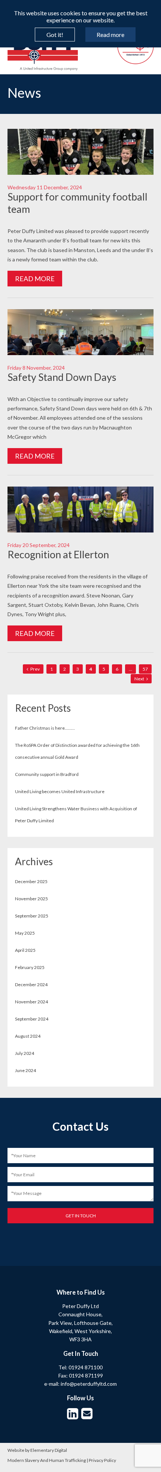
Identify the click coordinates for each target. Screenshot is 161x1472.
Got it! (54, 34)
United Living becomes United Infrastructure (59, 791)
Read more (110, 34)
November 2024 (31, 1001)
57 (145, 669)
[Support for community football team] (80, 171)
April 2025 (25, 950)
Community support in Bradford (47, 774)
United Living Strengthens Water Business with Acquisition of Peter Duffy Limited (76, 814)
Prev (35, 669)
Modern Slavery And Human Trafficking (46, 1460)
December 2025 (31, 881)
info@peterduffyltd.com (89, 1384)
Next (139, 678)
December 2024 (31, 984)
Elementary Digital (48, 1450)
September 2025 (31, 916)
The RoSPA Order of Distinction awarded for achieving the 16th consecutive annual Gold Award (77, 751)
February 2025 (30, 967)
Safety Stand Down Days (61, 377)
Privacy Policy (102, 1460)
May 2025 (25, 933)
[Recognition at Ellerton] (80, 528)
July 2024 (24, 1053)
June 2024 (25, 1070)
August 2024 (27, 1036)
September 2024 (31, 1019)
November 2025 (31, 898)
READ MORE (35, 278)
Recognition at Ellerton (58, 554)
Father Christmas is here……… (45, 728)
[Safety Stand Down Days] (80, 351)
